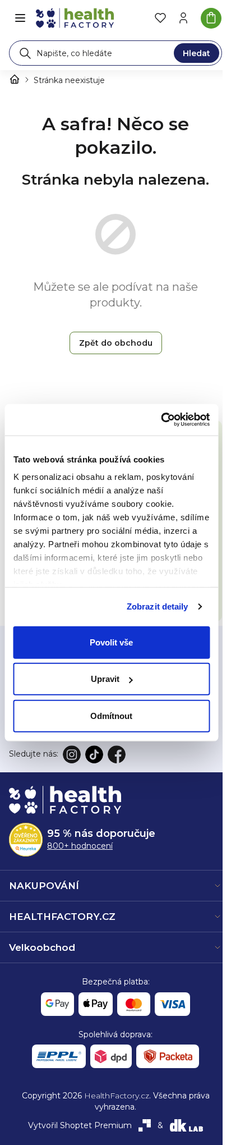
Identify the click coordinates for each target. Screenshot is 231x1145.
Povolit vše (111, 642)
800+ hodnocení (80, 846)
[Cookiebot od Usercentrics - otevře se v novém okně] (161, 420)
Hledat (196, 53)
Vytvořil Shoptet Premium (80, 1125)
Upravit (105, 679)
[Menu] (20, 18)
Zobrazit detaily (157, 606)
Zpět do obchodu (116, 343)
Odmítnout (111, 715)
